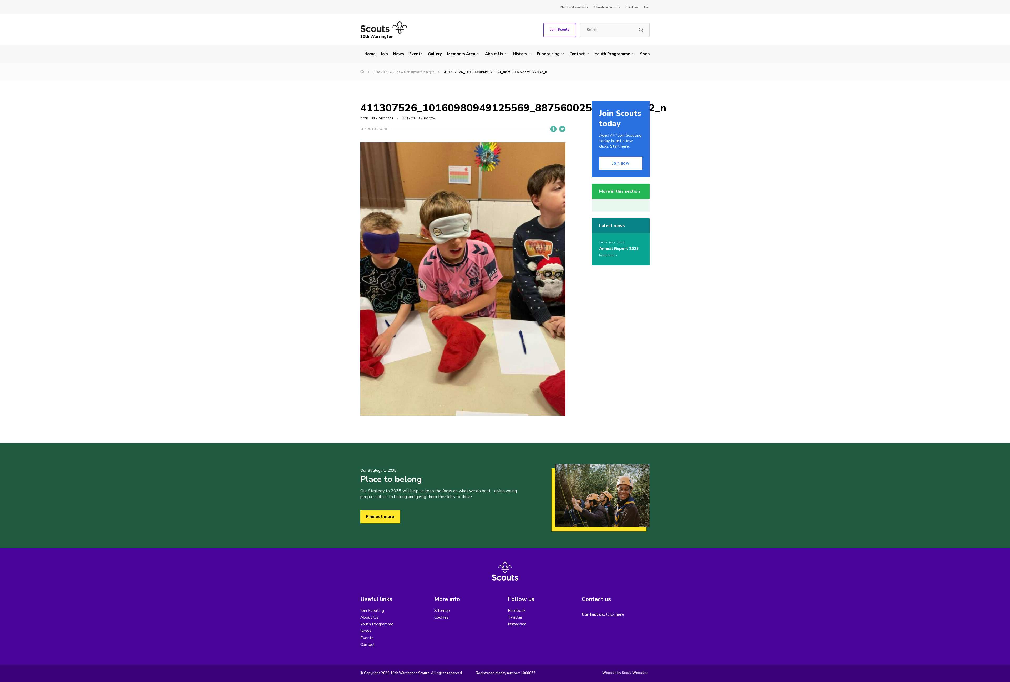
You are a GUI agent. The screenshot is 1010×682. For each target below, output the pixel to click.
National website (574, 7)
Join (647, 7)
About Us (494, 54)
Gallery (435, 54)
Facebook (517, 610)
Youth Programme (612, 54)
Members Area (461, 54)
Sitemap (442, 610)
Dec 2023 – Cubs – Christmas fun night (404, 72)
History (520, 54)
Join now (620, 163)
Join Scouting (372, 610)
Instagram (517, 624)
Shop (645, 54)
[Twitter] (562, 129)
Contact (577, 54)
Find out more (380, 517)
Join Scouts (559, 29)
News (398, 54)
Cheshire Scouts (607, 7)
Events (416, 54)
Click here (615, 614)
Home (370, 54)
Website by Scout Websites (625, 672)
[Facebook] (553, 129)
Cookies (632, 7)
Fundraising (548, 54)
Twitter (515, 617)
